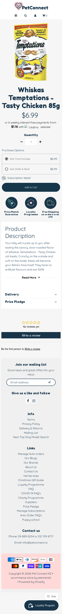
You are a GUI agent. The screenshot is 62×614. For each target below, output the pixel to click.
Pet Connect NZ (41, 573)
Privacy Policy (31, 424)
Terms (31, 419)
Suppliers (31, 502)
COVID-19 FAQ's (31, 493)
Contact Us (31, 471)
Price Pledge (31, 506)
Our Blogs (31, 458)
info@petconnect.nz (35, 542)
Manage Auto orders (31, 454)
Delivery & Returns (31, 428)
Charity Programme (31, 497)
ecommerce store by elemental (31, 577)
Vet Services (31, 475)
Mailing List (31, 432)
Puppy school (31, 519)
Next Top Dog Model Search (31, 437)
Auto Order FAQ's (31, 515)
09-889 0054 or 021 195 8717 (35, 536)
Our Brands (31, 462)
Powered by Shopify (32, 581)
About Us (31, 467)
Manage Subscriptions (31, 510)
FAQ (31, 489)
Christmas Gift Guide (31, 480)
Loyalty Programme (31, 484)
